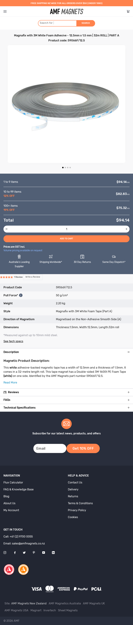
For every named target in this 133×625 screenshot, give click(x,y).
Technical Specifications (19, 407)
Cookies (73, 517)
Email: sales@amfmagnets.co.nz (24, 543)
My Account (11, 510)
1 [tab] (63, 167)
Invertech (49, 610)
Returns (73, 496)
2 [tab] (65, 167)
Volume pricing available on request (22, 250)
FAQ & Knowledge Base (18, 489)
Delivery (73, 489)
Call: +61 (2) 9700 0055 (18, 536)
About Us (9, 503)
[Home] (66, 11)
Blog (6, 496)
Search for (47, 22)
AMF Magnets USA (16, 610)
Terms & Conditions (80, 503)
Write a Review (32, 277)
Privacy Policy (77, 510)
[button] (21, 277)
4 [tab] (70, 167)
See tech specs (13, 341)
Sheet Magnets (68, 610)
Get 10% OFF (83, 448)
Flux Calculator (13, 482)
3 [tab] (67, 167)
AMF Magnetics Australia (65, 603)
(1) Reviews (11, 392)
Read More (10, 382)
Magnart (35, 610)
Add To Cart (66, 238)
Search (86, 23)
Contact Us (75, 482)
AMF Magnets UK (94, 603)
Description (11, 352)
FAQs (6, 399)
